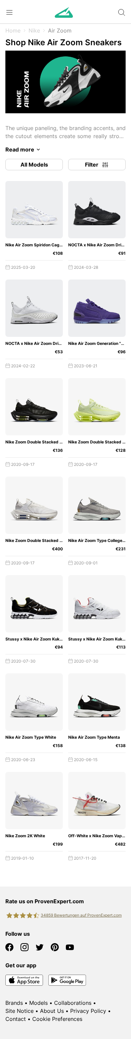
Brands (14, 1002)
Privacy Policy (88, 1010)
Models (38, 1002)
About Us (52, 1010)
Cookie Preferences (57, 1019)
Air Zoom (60, 30)
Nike (34, 30)
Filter (91, 164)
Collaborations (72, 1002)
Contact (15, 1019)
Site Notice (19, 1010)
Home (12, 30)
